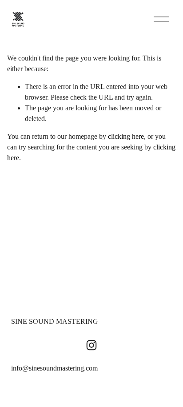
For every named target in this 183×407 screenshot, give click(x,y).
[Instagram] (91, 345)
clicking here (126, 136)
